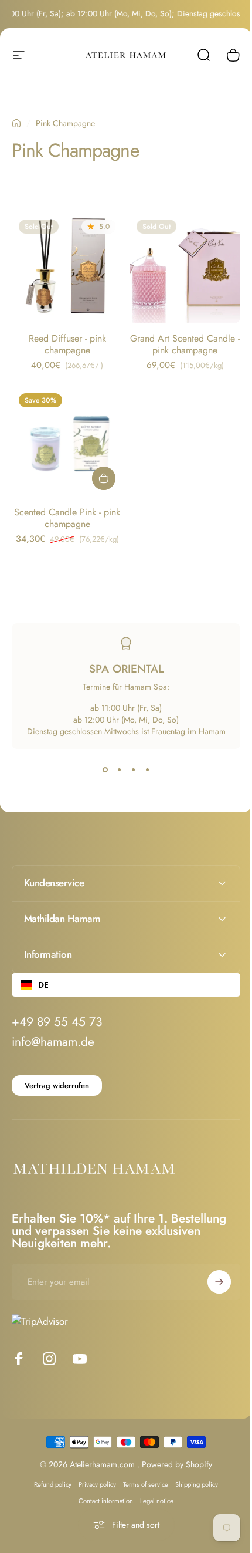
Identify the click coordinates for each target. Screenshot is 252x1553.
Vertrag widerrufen (57, 1076)
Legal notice (152, 1492)
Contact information (101, 1492)
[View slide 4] (147, 770)
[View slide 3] (133, 770)
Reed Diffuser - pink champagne (67, 344)
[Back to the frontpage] (16, 123)
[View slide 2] (119, 770)
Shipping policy (192, 1475)
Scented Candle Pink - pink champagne (67, 518)
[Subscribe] (210, 1273)
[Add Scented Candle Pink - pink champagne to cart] (103, 478)
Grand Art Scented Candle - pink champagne (185, 344)
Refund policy (48, 1475)
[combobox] (121, 976)
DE (43, 975)
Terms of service (141, 1475)
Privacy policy (93, 1475)
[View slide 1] (105, 770)
